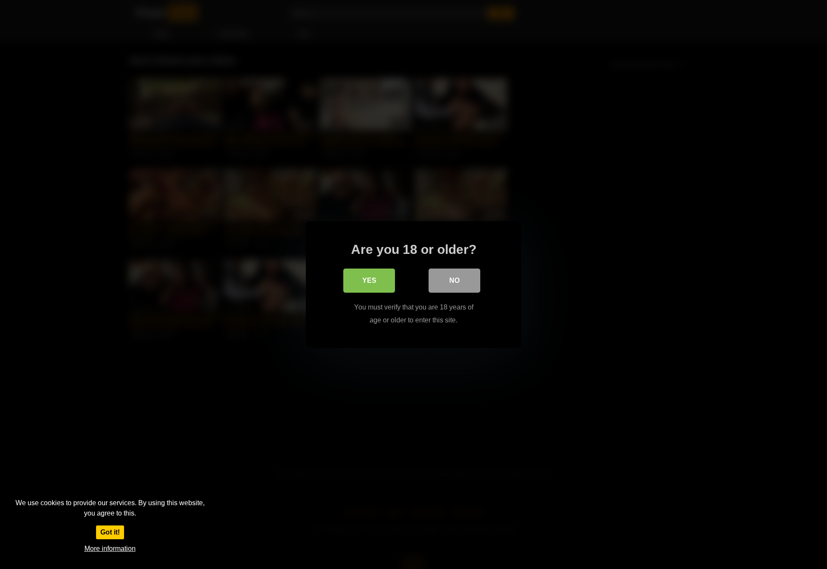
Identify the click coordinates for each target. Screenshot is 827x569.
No (454, 280)
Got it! (110, 532)
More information (110, 548)
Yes (369, 280)
